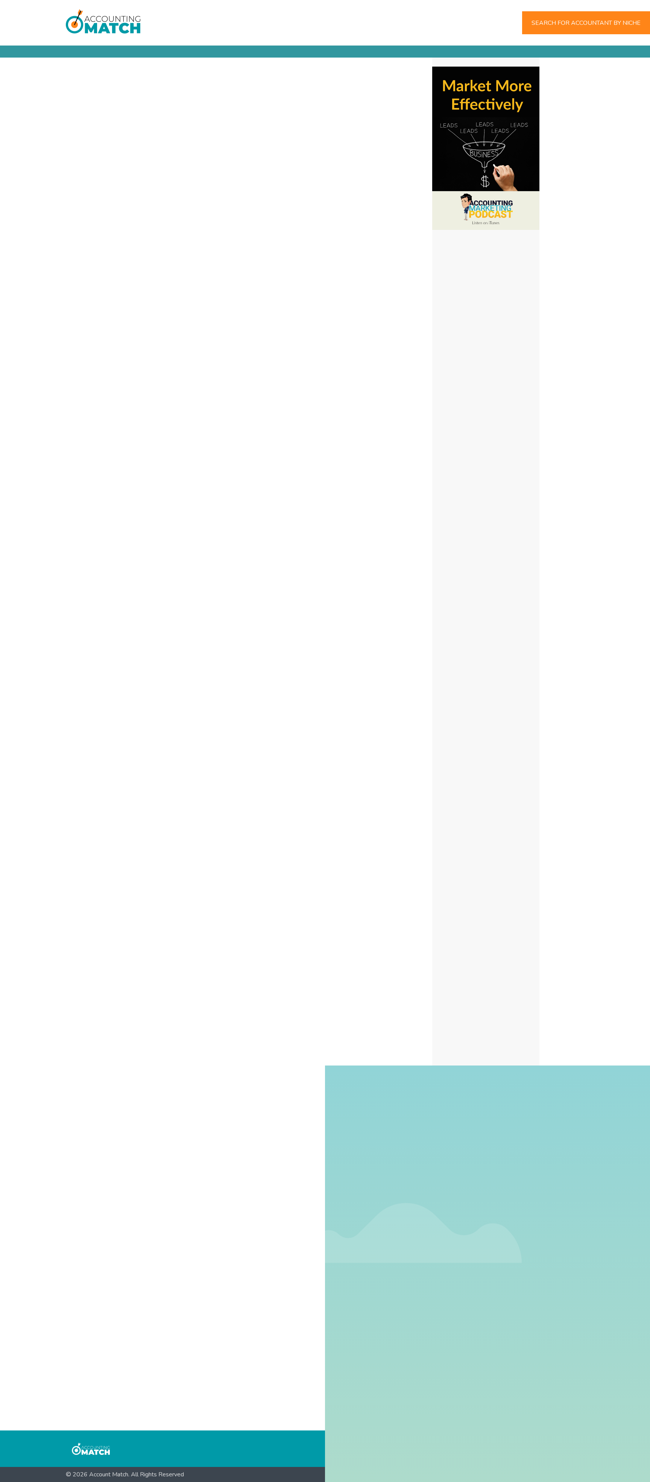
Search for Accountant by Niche (586, 23)
